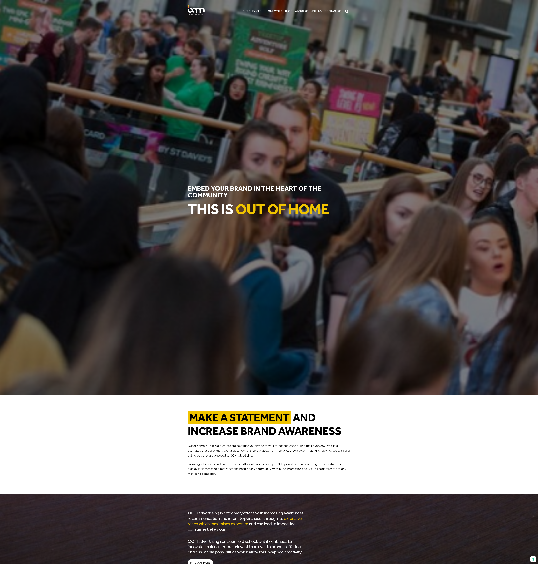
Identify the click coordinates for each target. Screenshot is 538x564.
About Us (302, 11)
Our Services (252, 11)
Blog (288, 11)
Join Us (316, 11)
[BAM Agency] (196, 14)
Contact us (333, 11)
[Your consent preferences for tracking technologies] (533, 559)
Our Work (275, 11)
